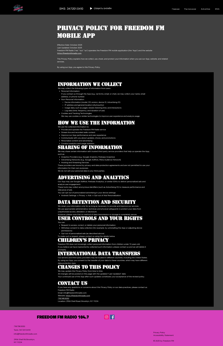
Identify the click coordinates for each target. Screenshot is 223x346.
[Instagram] (106, 317)
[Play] (91, 8)
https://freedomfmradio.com (69, 53)
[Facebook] (112, 317)
